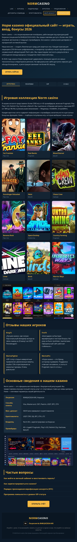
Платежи (29, 84)
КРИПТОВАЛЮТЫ (35, 13)
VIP (47, 84)
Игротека (11, 84)
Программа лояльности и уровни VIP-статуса (25, 494)
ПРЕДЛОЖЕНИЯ (60, 9)
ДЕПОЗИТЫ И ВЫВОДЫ (16, 13)
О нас (66, 84)
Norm (38, 4)
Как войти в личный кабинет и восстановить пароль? (29, 478)
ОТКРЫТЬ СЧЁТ (63, 13)
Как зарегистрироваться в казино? (20, 483)
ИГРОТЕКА (46, 9)
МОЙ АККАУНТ (49, 13)
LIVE (11, 9)
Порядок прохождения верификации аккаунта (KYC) (28, 489)
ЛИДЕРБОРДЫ (33, 9)
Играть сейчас (12, 72)
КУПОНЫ (20, 9)
